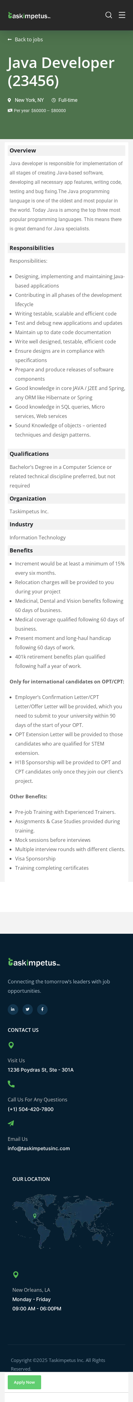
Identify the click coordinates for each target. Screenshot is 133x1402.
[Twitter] (28, 1009)
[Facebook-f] (42, 1009)
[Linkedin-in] (13, 1009)
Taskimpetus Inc (66, 1360)
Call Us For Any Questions (37, 1099)
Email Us (18, 1139)
